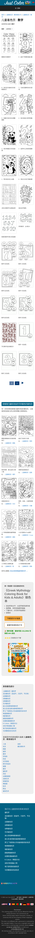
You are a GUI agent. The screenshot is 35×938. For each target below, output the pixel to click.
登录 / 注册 (29, 2)
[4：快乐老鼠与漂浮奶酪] (26, 114)
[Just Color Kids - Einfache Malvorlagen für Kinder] (24, 904)
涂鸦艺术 (6, 779)
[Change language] (33, 2)
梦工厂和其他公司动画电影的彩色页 (15, 711)
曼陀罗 (5, 771)
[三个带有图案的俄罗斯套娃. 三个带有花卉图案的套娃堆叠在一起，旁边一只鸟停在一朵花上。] (9, 530)
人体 (4, 744)
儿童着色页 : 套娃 (10, 537)
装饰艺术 (6, 791)
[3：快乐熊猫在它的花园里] (9, 145)
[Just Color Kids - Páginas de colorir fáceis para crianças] (17, 904)
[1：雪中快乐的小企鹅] (9, 175)
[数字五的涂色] (9, 314)
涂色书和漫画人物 (9, 726)
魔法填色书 (21, 746)
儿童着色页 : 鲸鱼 (10, 443)
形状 (4, 759)
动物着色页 (6, 698)
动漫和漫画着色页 (9, 721)
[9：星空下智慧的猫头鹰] (26, 53)
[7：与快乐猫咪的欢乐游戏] (26, 84)
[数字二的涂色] (9, 369)
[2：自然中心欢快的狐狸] (26, 145)
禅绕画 (5, 783)
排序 (2, 29)
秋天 (4, 786)
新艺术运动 (6, 764)
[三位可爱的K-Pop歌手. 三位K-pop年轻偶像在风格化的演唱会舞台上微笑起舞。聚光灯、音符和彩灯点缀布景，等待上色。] (26, 530)
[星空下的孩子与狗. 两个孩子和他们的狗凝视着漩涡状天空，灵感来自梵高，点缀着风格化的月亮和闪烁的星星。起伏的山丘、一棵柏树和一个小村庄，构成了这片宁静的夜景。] (26, 436)
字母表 (5, 756)
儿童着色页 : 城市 (10, 474)
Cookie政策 (14, 899)
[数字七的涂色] (9, 260)
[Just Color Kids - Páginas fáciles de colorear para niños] (13, 904)
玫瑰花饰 (6, 781)
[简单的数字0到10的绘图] (9, 233)
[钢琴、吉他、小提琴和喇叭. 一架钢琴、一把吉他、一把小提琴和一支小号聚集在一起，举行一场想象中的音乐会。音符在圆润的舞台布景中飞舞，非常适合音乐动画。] (26, 498)
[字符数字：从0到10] (26, 222)
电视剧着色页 (7, 713)
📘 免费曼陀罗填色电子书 (9, 883)
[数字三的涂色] (26, 369)
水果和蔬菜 (6, 776)
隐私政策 (21, 899)
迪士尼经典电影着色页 (10, 706)
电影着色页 (6, 716)
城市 (4, 751)
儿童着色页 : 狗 (9, 566)
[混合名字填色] (26, 204)
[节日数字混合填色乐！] (9, 342)
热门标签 (19, 897)
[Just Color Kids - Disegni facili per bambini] (20, 904)
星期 (4, 766)
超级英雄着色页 (8, 718)
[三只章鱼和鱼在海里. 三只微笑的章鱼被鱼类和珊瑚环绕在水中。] (26, 561)
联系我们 (25, 897)
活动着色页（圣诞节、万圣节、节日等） (16, 693)
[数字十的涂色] (26, 287)
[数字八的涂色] (26, 260)
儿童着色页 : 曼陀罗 (9, 691)
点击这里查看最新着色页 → (18, 571)
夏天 (4, 754)
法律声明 (30, 897)
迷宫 (19, 744)
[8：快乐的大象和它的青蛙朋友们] (9, 84)
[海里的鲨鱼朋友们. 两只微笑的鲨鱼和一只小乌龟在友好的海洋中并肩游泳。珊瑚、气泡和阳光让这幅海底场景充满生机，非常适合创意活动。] (26, 467)
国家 (4, 749)
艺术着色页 (6, 703)
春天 (4, 769)
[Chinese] (28, 904)
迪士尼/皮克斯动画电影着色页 (13, 708)
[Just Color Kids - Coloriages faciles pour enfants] (9, 904)
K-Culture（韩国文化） (10, 723)
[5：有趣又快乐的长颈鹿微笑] (9, 114)
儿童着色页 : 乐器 (27, 505)
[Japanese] (32, 904)
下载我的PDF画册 (13, 618)
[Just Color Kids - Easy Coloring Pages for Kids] (4, 904)
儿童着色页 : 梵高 (27, 441)
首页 (2, 15)
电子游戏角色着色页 (9, 728)
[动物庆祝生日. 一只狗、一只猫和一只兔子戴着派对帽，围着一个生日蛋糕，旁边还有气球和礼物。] (9, 498)
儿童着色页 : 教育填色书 (13, 15)
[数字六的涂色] (26, 314)
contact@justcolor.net (17, 929)
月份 (4, 774)
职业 (4, 788)
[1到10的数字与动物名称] (9, 204)
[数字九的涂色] (9, 287)
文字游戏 (6, 761)
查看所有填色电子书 (14, 625)
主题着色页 (6, 696)
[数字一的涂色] (26, 341)
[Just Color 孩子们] (17, 2)
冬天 (4, 746)
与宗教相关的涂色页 (9, 731)
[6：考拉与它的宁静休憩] (26, 175)
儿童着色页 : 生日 (10, 504)
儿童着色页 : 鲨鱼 (27, 472)
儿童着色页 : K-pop (27, 535)
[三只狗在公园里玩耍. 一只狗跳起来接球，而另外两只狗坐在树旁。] (9, 561)
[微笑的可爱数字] (9, 53)
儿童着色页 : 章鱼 (27, 566)
